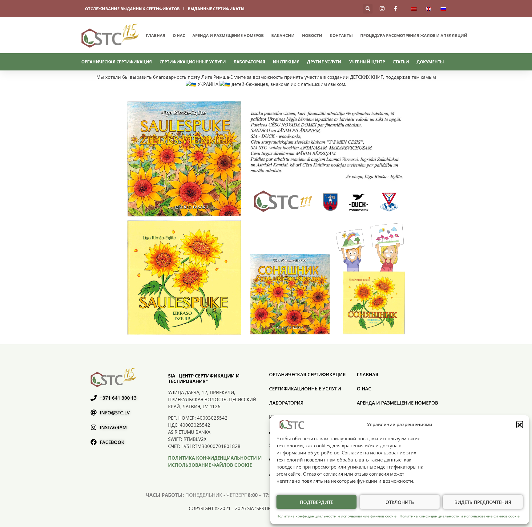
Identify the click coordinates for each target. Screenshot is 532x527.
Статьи (401, 62)
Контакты (341, 35)
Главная (155, 35)
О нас (179, 35)
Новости (312, 35)
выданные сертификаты (216, 8)
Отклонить (399, 502)
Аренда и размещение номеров (228, 35)
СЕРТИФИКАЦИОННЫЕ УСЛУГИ (192, 62)
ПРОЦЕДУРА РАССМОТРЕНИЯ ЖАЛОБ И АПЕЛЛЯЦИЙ (413, 35)
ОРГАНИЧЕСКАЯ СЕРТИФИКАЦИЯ (116, 62)
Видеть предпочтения (482, 502)
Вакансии (283, 35)
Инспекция (286, 62)
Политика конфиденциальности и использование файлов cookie (336, 516)
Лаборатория (249, 62)
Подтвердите (316, 502)
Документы (430, 62)
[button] (520, 424)
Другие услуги (324, 62)
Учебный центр (367, 62)
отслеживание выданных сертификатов (132, 8)
